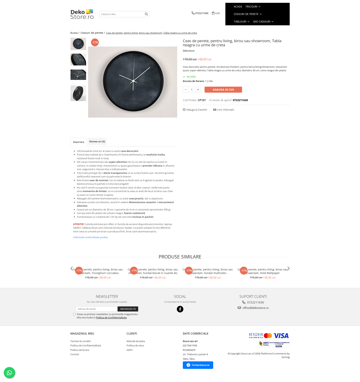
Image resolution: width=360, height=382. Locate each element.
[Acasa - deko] (82, 14)
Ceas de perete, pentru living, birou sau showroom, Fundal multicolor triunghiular (208, 271)
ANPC (130, 350)
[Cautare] (146, 14)
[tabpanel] (132, 82)
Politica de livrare (79, 350)
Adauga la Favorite (196, 109)
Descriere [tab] (78, 142)
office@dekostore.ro (255, 308)
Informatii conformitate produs (90, 237)
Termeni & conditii (80, 341)
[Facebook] (180, 309)
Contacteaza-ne (200, 365)
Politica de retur (135, 345)
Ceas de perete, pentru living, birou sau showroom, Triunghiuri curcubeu (98, 271)
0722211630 (255, 302)
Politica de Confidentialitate (111, 317)
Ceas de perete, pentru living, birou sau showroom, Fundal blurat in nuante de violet (153, 271)
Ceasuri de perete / (93, 33)
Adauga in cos (223, 89)
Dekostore (188, 50)
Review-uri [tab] (97, 141)
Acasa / (75, 33)
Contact (74, 354)
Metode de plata (136, 341)
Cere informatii (225, 109)
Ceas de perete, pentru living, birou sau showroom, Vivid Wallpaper (263, 271)
